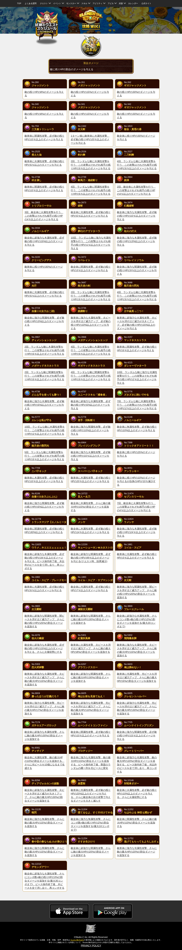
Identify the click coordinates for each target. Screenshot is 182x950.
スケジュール (47, 25)
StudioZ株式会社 (77, 940)
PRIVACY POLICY (91, 945)
